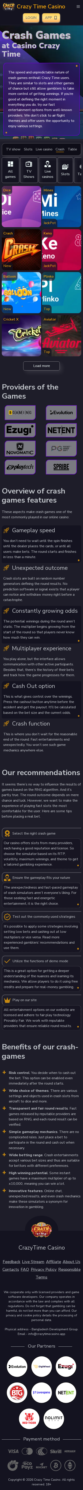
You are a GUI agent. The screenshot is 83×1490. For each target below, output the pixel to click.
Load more (41, 365)
